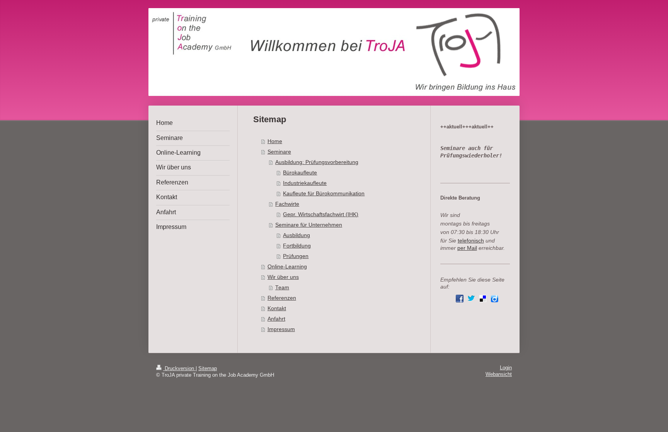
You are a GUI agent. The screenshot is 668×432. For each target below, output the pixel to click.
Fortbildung (297, 246)
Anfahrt (276, 319)
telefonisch (471, 241)
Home (275, 141)
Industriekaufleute (305, 183)
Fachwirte (287, 204)
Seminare (279, 152)
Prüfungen (295, 256)
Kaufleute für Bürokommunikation (324, 193)
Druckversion (179, 368)
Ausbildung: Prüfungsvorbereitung (316, 162)
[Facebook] (460, 298)
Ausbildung (296, 235)
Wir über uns (283, 277)
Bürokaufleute (300, 173)
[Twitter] (471, 298)
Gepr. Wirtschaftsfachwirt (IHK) (320, 214)
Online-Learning (287, 267)
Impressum (281, 329)
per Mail (467, 248)
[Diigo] (494, 298)
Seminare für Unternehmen (308, 225)
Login (506, 368)
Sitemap (207, 368)
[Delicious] (483, 298)
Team (282, 287)
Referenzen (282, 298)
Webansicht (499, 374)
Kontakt (277, 308)
